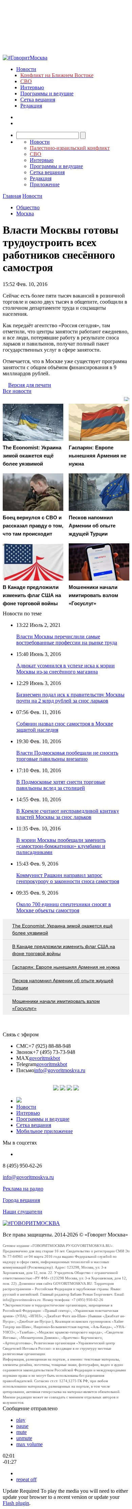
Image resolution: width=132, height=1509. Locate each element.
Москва (25, 213)
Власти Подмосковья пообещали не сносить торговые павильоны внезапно (67, 756)
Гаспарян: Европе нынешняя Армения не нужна (66, 967)
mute (21, 1432)
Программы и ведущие (46, 93)
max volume (29, 1444)
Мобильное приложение (44, 1131)
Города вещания (21, 1200)
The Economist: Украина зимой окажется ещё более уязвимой (62, 929)
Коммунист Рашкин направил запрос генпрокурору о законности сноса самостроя (67, 878)
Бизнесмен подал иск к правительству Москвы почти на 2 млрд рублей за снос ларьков (70, 698)
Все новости (17, 391)
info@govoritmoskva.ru (59, 1070)
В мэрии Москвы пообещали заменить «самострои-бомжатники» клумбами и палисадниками (61, 846)
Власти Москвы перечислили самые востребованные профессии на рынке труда (66, 639)
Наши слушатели (22, 1212)
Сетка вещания (37, 99)
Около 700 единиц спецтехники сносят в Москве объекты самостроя (63, 907)
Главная (12, 196)
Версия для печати (29, 385)
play (20, 1420)
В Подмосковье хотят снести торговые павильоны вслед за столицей (60, 785)
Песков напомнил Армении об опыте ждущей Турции (62, 984)
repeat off (26, 1479)
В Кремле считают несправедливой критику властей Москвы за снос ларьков (67, 814)
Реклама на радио (23, 1189)
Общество (28, 207)
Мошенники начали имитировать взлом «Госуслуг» (56, 1004)
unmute (24, 1438)
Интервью (32, 87)
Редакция (31, 106)
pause (22, 1426)
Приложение (45, 184)
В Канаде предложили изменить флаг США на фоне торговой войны (63, 950)
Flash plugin (16, 1503)
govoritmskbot (44, 1058)
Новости (26, 69)
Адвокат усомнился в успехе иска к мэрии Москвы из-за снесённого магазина (65, 669)
